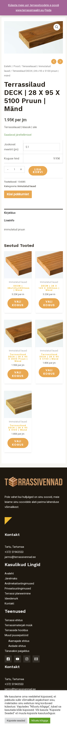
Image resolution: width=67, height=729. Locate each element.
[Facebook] (8, 658)
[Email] (36, 658)
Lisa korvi (38, 171)
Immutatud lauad (26, 186)
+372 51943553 (14, 552)
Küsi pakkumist (18, 194)
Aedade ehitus (17, 646)
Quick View (18, 275)
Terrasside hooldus (16, 630)
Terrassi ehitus (14, 620)
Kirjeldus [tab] (9, 212)
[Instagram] (26, 658)
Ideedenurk (11, 598)
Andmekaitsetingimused (19, 583)
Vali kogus (18, 303)
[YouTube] (17, 658)
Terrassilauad (29, 66)
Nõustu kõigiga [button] (39, 720)
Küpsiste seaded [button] (16, 720)
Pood (17, 66)
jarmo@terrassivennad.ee (20, 557)
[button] (56, 27)
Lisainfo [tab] (9, 220)
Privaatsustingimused (18, 588)
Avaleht (9, 573)
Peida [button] (48, 10)
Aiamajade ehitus (18, 641)
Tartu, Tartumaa (14, 546)
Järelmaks (11, 578)
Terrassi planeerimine (18, 593)
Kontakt (9, 603)
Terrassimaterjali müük (18, 625)
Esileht (7, 66)
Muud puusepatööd (16, 635)
